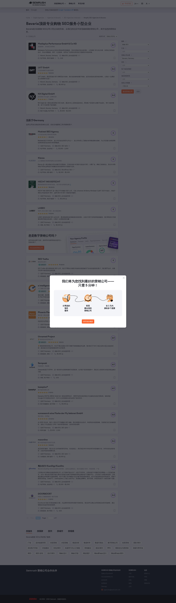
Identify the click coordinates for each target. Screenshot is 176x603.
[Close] (123, 277)
